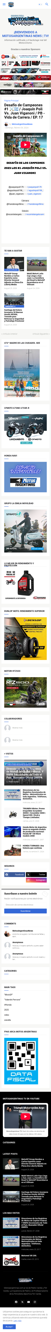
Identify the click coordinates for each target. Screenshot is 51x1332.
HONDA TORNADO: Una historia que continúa (33, 847)
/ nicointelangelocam (35, 214)
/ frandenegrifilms (35, 204)
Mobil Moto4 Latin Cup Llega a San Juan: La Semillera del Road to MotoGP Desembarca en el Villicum (36, 279)
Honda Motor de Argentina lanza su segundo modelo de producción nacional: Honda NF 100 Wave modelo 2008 (35, 831)
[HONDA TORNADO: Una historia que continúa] (12, 850)
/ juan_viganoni (34, 194)
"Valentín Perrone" (12, 1000)
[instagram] (34, 1302)
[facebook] (16, 1302)
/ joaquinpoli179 (34, 187)
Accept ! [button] (9, 1327)
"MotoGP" (8, 995)
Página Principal (11, 101)
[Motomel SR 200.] (11, 1260)
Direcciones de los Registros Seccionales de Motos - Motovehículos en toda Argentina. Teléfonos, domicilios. (35, 794)
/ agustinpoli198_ (35, 190)
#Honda (7, 1005)
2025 (6, 1010)
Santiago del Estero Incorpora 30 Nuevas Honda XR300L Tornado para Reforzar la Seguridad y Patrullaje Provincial (14, 315)
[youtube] (28, 1302)
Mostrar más (17, 728)
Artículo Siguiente (40, 334)
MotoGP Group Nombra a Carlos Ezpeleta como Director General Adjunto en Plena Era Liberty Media (13, 279)
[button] (4, 4)
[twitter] (22, 1302)
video (6, 1015)
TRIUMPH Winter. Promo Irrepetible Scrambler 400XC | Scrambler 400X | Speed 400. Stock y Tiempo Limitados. (34, 813)
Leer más (17, 1320)
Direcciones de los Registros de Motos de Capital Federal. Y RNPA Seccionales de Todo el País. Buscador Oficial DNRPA (34, 1222)
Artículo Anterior (10, 334)
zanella (7, 1020)
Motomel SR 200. (29, 1256)
